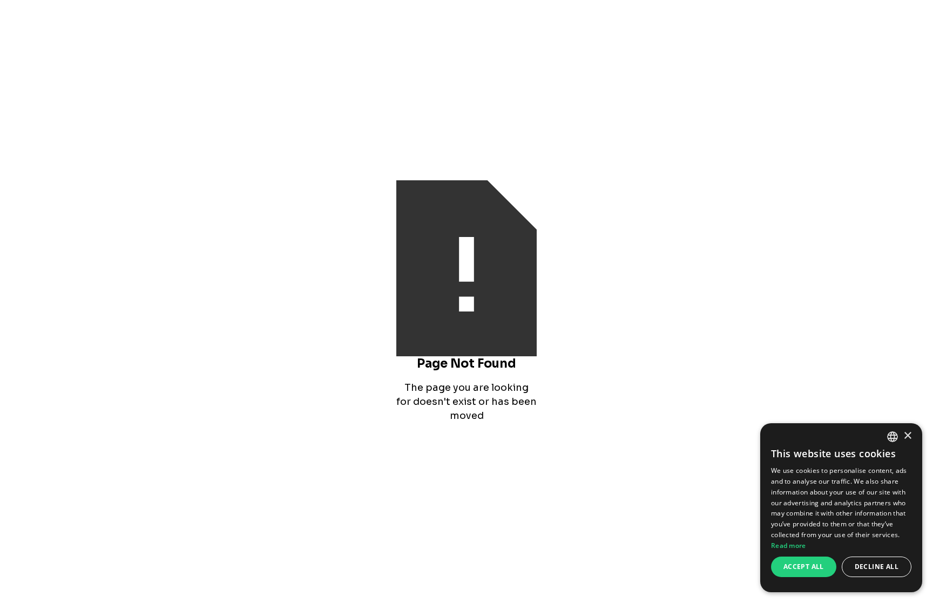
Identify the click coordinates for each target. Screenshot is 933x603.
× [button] (907, 436)
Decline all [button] (876, 566)
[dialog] (841, 507)
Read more (788, 545)
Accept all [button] (803, 566)
